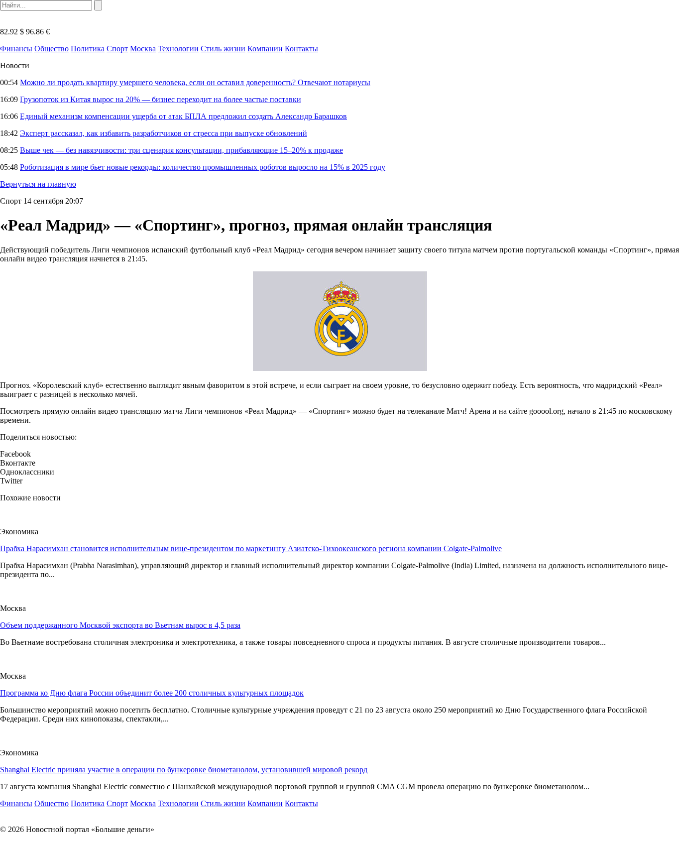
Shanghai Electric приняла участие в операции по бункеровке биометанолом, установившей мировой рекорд (183, 769)
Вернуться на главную (38, 184)
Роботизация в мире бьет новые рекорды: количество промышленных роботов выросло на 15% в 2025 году (202, 167)
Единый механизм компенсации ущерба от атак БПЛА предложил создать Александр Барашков (183, 116)
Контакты (301, 48)
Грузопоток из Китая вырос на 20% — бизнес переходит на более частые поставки (160, 99)
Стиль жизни (223, 48)
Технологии (178, 48)
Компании (265, 48)
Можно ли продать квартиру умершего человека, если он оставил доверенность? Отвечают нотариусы (195, 82)
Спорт (117, 48)
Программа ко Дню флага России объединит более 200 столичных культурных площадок (152, 693)
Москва (143, 48)
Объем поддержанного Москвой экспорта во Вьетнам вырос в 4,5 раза (120, 625)
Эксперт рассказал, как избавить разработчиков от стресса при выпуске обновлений (163, 133)
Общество (51, 48)
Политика (88, 48)
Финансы (16, 48)
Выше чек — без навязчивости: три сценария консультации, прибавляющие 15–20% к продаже (181, 150)
